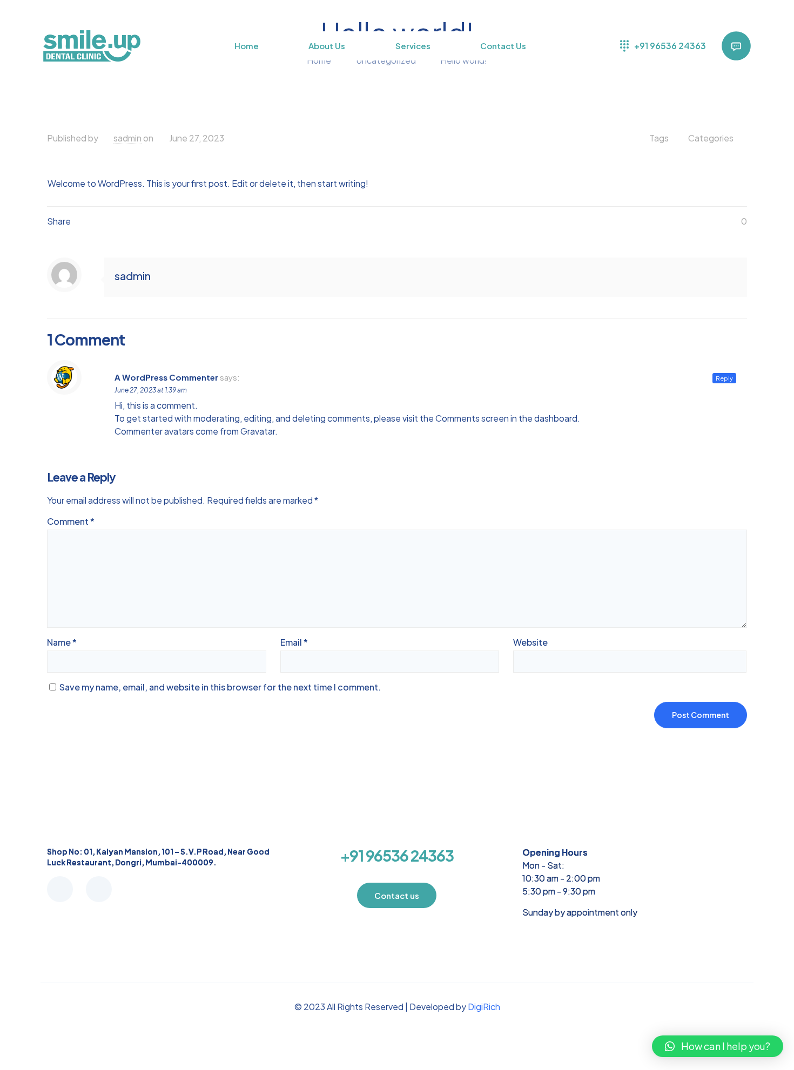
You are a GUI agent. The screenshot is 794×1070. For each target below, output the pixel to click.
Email (294, 642)
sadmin (127, 138)
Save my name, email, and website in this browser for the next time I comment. (220, 687)
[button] (717, 1046)
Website (530, 642)
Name (62, 642)
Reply (724, 378)
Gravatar (257, 431)
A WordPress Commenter (166, 377)
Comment (71, 521)
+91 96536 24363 (397, 855)
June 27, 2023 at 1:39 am (151, 390)
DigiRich (484, 1006)
